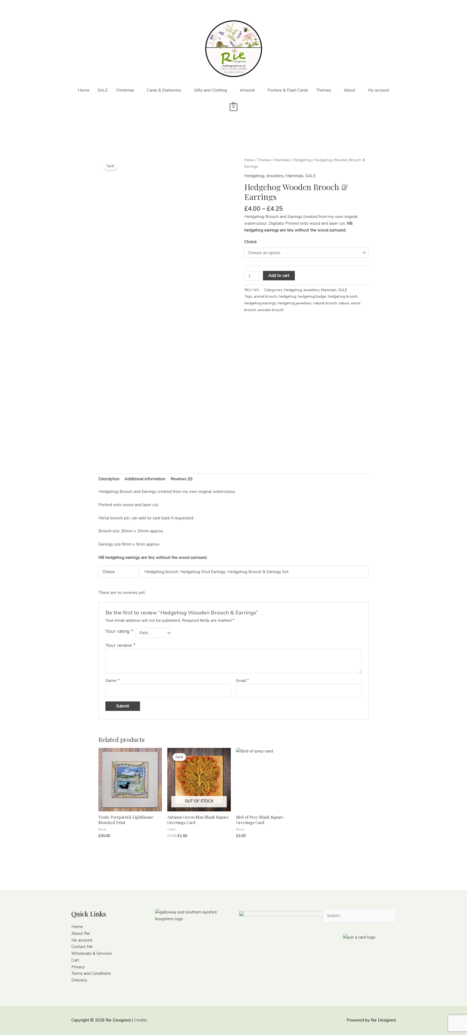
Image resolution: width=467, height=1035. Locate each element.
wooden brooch (271, 309)
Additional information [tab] (145, 479)
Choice (250, 241)
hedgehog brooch (343, 296)
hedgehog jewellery (295, 303)
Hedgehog (302, 160)
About (349, 90)
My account (378, 90)
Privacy (78, 967)
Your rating (119, 631)
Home (83, 90)
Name (112, 680)
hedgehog (287, 296)
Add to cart (278, 275)
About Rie (80, 933)
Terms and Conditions (91, 973)
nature (344, 303)
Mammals (282, 160)
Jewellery (275, 176)
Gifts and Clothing (210, 90)
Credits (140, 1020)
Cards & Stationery (164, 90)
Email (242, 680)
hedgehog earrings (260, 303)
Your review (120, 645)
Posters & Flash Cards (288, 90)
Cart (75, 960)
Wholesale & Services (91, 953)
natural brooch (325, 303)
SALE (103, 90)
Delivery (79, 980)
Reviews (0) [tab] (182, 479)
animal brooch (265, 296)
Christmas (125, 90)
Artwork (247, 90)
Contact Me (82, 946)
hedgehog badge (312, 296)
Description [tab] (108, 479)
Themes (323, 90)
